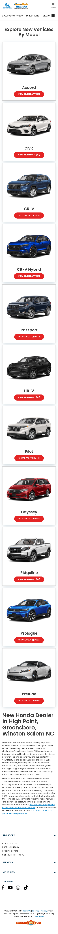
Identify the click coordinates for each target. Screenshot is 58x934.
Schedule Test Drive (13, 855)
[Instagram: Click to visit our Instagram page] (19, 888)
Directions (32, 15)
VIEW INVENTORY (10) (29, 154)
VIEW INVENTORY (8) (29, 518)
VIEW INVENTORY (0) (29, 640)
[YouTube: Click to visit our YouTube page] (12, 888)
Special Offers (10, 851)
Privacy (44, 911)
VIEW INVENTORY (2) (29, 458)
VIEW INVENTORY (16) (29, 397)
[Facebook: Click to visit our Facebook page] (4, 888)
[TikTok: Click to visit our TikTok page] (27, 888)
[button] (12, 16)
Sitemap (35, 911)
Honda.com (39, 916)
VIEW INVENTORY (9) (29, 215)
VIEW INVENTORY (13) (29, 94)
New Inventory (10, 843)
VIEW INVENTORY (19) (29, 579)
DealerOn (27, 911)
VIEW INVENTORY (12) (29, 276)
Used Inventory (10, 847)
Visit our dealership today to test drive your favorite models (28, 806)
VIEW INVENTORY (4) (29, 336)
